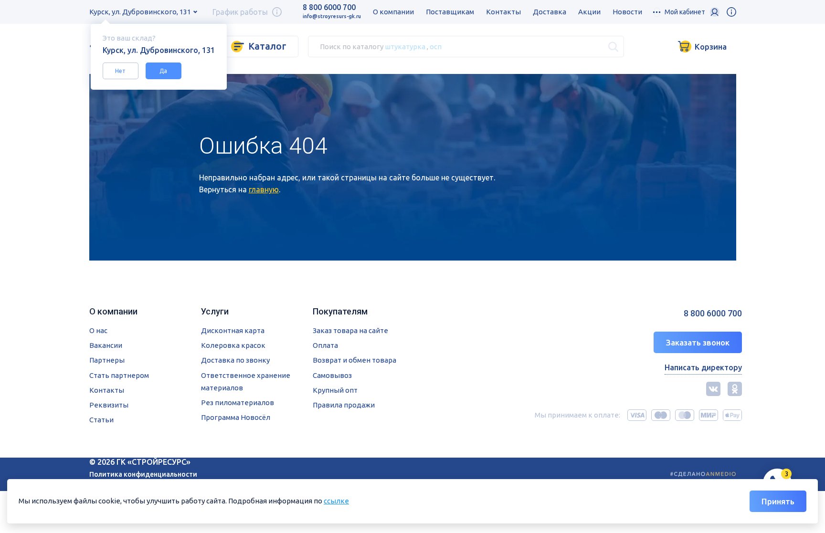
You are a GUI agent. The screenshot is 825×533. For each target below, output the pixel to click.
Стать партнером (119, 375)
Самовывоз (332, 375)
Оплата (325, 345)
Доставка (549, 12)
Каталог (267, 46)
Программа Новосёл (235, 417)
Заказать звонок (698, 342)
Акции (589, 12)
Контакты (503, 12)
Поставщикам (450, 12)
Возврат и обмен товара (354, 360)
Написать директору (703, 367)
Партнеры (107, 360)
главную (264, 189)
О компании (393, 12)
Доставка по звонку (235, 360)
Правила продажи (344, 405)
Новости (627, 12)
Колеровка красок (233, 345)
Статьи (101, 420)
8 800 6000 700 (329, 7)
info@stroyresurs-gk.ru (332, 16)
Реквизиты (108, 405)
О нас (98, 330)
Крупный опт (335, 390)
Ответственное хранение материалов (245, 381)
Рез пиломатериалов (237, 402)
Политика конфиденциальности (143, 474)
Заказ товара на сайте (350, 330)
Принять (778, 501)
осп (436, 46)
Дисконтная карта (232, 330)
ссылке (336, 501)
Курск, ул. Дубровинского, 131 (140, 12)
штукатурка (405, 46)
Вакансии (105, 345)
